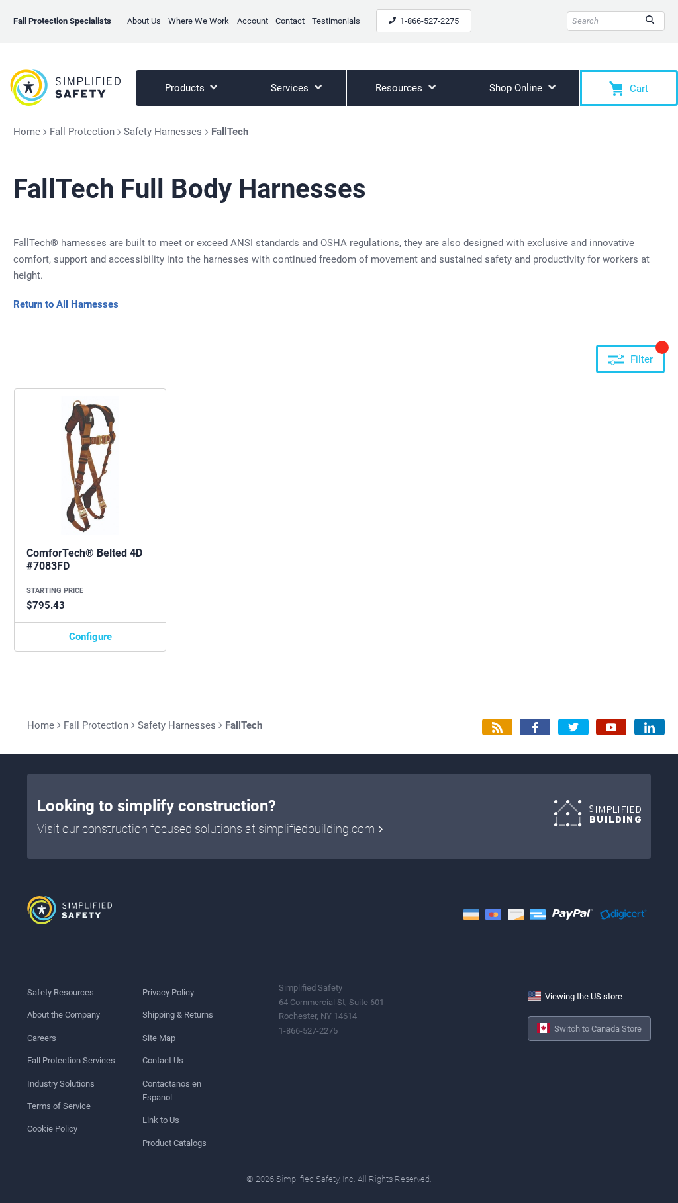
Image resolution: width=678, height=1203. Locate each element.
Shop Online (517, 88)
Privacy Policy (168, 992)
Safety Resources (60, 992)
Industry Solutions (61, 1084)
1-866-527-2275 (428, 21)
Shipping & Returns (177, 1015)
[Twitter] (573, 727)
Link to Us (160, 1120)
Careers (41, 1038)
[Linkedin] (649, 727)
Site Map (158, 1038)
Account (252, 21)
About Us (144, 21)
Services (291, 88)
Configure (90, 637)
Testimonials (336, 21)
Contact (290, 21)
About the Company (63, 1015)
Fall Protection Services (71, 1060)
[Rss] (497, 727)
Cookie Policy (52, 1129)
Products (186, 88)
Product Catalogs (174, 1143)
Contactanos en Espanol (171, 1090)
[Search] (650, 21)
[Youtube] (611, 727)
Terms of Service (59, 1106)
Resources (400, 88)
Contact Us (162, 1060)
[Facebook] (535, 727)
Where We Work (198, 21)
